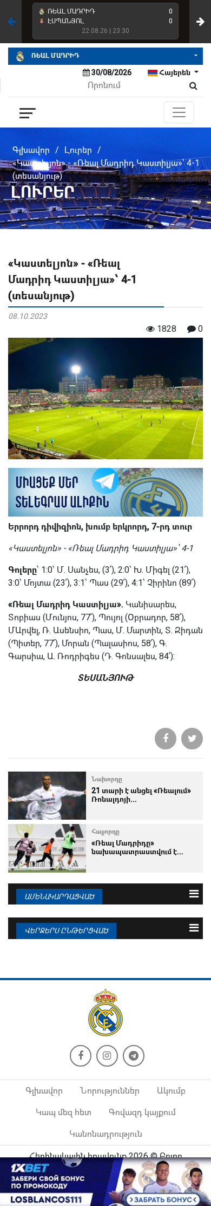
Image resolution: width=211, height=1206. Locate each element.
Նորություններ (110, 1091)
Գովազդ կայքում (142, 1112)
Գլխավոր (31, 150)
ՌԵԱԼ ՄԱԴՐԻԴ (54, 55)
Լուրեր (78, 150)
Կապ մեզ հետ (63, 1112)
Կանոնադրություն (105, 1134)
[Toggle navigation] (179, 112)
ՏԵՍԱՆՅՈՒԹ (105, 678)
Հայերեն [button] (174, 72)
